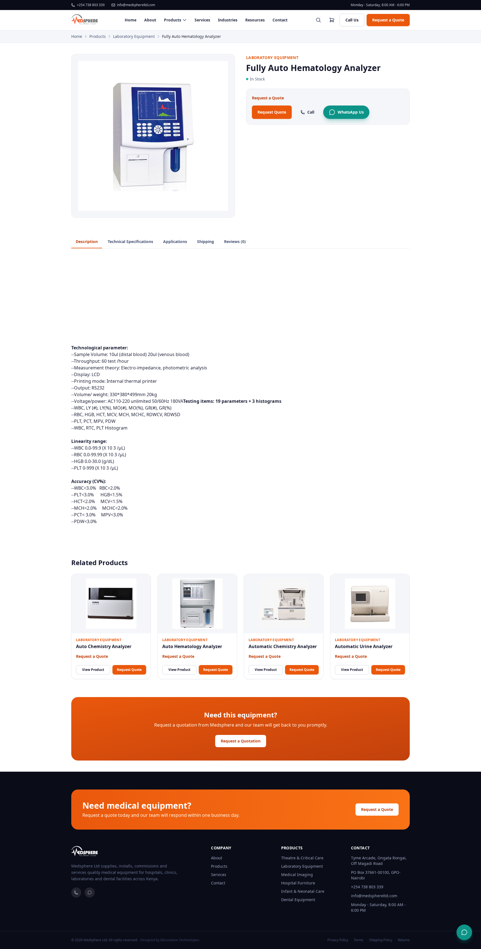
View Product (93, 669)
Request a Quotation (241, 741)
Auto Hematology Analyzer (192, 646)
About (150, 20)
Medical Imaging (297, 874)
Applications (175, 241)
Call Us (352, 20)
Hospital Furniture (298, 883)
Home (130, 20)
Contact (280, 20)
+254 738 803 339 (91, 5)
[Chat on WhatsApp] (90, 892)
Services (202, 20)
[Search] (318, 20)
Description (87, 241)
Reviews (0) (235, 241)
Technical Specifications (130, 241)
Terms (359, 940)
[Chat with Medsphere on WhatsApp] (464, 932)
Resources (255, 20)
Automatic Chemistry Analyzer (283, 646)
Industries (227, 20)
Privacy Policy (337, 940)
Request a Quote (388, 20)
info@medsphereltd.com (136, 5)
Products (172, 20)
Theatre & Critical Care (302, 857)
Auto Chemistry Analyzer (103, 646)
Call (310, 112)
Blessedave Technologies (179, 940)
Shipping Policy (380, 940)
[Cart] (331, 20)
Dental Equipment (298, 899)
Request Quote (271, 112)
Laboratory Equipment (134, 36)
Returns (404, 940)
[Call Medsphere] (76, 892)
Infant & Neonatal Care (302, 891)
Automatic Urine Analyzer (363, 646)
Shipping (205, 241)
